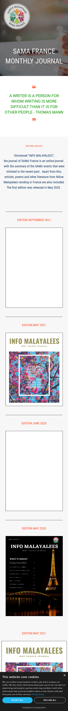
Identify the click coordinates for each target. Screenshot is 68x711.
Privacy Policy (38, 694)
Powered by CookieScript (34, 707)
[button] (65, 3)
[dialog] (34, 691)
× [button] (64, 675)
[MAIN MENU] (61, 16)
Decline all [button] (49, 700)
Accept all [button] (17, 700)
